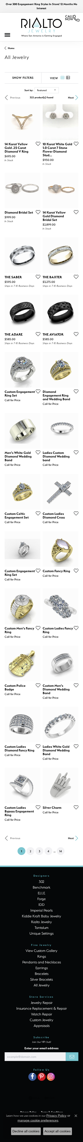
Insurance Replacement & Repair (41, 1008)
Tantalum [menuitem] (41, 927)
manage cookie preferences (38, 1120)
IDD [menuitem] (41, 904)
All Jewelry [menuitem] (42, 985)
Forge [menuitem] (41, 898)
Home (11, 48)
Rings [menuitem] (41, 956)
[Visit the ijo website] (49, 1098)
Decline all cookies (25, 1131)
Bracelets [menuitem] (41, 973)
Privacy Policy (56, 1115)
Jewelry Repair (42, 1002)
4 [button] (48, 851)
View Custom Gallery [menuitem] (41, 950)
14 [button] (60, 851)
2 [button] (30, 851)
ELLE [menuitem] (41, 893)
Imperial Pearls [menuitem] (41, 910)
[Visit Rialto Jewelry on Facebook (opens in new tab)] (32, 1077)
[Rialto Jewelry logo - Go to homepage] (41, 27)
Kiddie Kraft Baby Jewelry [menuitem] (41, 916)
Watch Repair (41, 1014)
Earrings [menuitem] (42, 967)
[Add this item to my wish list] (36, 143)
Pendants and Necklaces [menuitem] (41, 962)
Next (71, 97)
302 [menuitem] (41, 881)
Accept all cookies (57, 1131)
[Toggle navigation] (10, 36)
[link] (72, 18)
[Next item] (35, 255)
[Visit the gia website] (34, 1098)
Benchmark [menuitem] (41, 887)
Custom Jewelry (41, 1019)
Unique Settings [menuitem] (41, 933)
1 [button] (23, 851)
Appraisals (42, 1025)
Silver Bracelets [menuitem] (41, 979)
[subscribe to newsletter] (72, 1056)
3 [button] (39, 851)
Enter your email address (41, 1048)
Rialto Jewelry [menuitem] (41, 921)
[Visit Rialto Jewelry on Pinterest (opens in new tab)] (42, 1077)
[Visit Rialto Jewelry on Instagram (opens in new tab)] (51, 1077)
